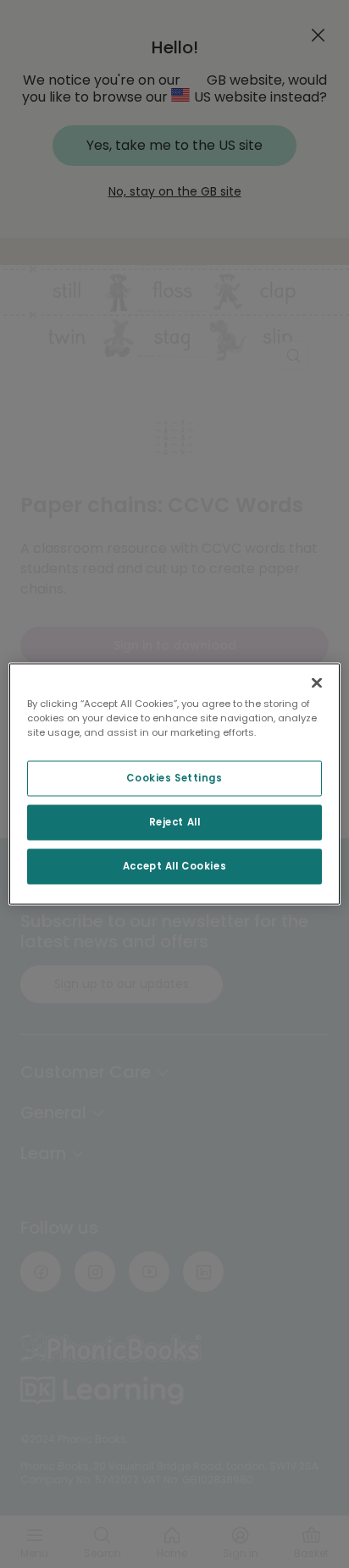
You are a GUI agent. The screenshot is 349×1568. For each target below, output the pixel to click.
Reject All (175, 822)
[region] (174, 784)
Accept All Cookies (174, 866)
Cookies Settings (174, 778)
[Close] (316, 683)
